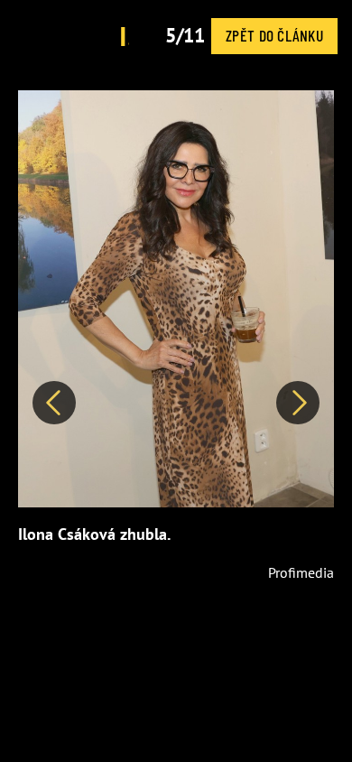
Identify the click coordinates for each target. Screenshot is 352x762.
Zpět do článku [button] (274, 35)
